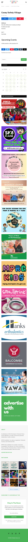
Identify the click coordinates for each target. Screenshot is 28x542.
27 (21, 86)
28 (24, 86)
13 (21, 79)
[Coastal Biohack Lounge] (14, 192)
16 (6, 83)
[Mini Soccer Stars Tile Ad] (14, 219)
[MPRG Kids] (14, 273)
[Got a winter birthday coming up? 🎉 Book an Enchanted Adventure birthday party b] (23, 474)
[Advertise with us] (14, 408)
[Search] (26, 2)
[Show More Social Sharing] (25, 18)
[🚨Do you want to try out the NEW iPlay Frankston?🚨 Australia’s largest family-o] (14, 474)
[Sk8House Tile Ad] (14, 138)
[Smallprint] (14, 300)
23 (6, 86)
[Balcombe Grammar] (14, 354)
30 (7, 90)
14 (24, 79)
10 (10, 79)
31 (10, 90)
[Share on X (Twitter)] (12, 18)
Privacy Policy (13, 521)
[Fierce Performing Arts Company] (14, 165)
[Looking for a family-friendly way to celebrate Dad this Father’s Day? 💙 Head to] (14, 465)
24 (10, 86)
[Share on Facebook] (5, 18)
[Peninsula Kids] (14, 2)
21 (24, 83)
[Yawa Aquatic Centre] (14, 381)
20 (21, 83)
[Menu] (2, 2)
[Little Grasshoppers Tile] (14, 246)
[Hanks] (14, 327)
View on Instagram (14, 489)
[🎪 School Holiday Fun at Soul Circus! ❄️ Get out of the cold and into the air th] (23, 483)
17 (10, 83)
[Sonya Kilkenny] (14, 112)
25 (14, 86)
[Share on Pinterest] (20, 18)
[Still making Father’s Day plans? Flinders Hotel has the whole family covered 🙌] (5, 465)
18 (14, 83)
